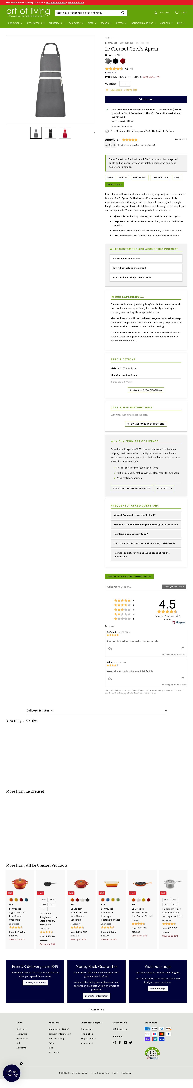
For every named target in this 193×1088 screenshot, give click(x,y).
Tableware (75, 23)
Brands (105, 23)
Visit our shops (157, 988)
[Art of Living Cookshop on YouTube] (125, 1042)
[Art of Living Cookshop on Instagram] (114, 1042)
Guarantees (160, 177)
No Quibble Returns (56, 2)
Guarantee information (96, 996)
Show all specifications (146, 390)
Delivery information (35, 982)
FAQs (51, 1043)
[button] (161, 1054)
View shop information (122, 126)
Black (115, 61)
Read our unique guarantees (132, 488)
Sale (18, 1043)
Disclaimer (126, 1073)
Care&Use (139, 177)
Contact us (164, 488)
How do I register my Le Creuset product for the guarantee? (142, 554)
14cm (166, 900)
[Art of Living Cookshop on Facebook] (119, 1042)
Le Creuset (111, 42)
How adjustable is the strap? (129, 267)
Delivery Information (60, 1033)
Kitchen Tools (34, 23)
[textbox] (134, 587)
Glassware (22, 1038)
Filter (111, 626)
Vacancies (54, 1052)
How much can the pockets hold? (132, 277)
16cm (174, 900)
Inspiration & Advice (142, 23)
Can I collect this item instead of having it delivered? (144, 543)
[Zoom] (50, 80)
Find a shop (87, 1033)
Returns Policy (56, 1038)
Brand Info (114, 184)
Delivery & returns (39, 710)
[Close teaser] (21, 1063)
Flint (108, 61)
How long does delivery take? (131, 533)
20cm (44, 900)
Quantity (110, 83)
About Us (165, 23)
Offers (120, 23)
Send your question (174, 586)
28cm (44, 904)
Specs (123, 177)
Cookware (13, 23)
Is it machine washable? (126, 258)
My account (87, 1043)
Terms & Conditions (99, 1073)
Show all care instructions (145, 424)
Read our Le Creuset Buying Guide (129, 576)
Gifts (90, 23)
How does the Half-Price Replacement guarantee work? (146, 524)
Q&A (110, 177)
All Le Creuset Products (47, 865)
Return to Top (96, 1009)
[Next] (93, 133)
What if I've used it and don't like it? (135, 515)
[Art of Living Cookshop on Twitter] (130, 1042)
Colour (113, 55)
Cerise (123, 61)
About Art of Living (59, 1029)
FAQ (176, 177)
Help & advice (88, 1038)
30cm (52, 904)
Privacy (115, 1073)
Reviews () (110, 72)
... (43, 909)
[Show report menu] (182, 648)
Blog (51, 1047)
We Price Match (76, 2)
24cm (52, 900)
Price (108, 76)
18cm (166, 904)
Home (108, 38)
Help (179, 23)
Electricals (55, 23)
